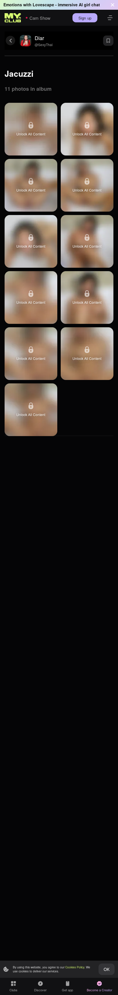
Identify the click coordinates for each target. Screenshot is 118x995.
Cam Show (40, 18)
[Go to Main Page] (13, 17)
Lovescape (43, 4)
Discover (40, 990)
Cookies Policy (74, 967)
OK (106, 969)
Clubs (13, 990)
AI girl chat (89, 4)
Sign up (84, 18)
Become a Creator (99, 990)
